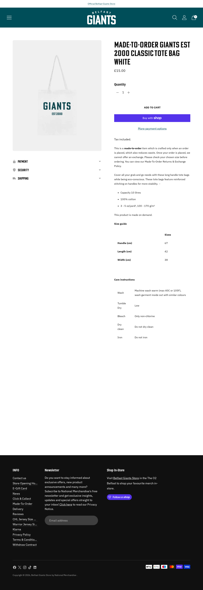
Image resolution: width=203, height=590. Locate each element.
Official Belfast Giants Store (101, 3)
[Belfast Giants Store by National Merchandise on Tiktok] (30, 568)
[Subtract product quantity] (117, 92)
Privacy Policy (22, 534)
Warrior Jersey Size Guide (29, 524)
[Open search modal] (174, 17)
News (16, 493)
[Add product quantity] (128, 92)
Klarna (17, 529)
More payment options (152, 128)
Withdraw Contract (25, 544)
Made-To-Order (22, 504)
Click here (65, 504)
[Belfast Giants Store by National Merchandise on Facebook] (14, 568)
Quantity (120, 84)
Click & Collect (22, 498)
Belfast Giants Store (126, 478)
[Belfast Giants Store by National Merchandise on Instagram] (25, 568)
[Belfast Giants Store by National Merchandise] (101, 17)
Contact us (19, 478)
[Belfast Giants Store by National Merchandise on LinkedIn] (35, 568)
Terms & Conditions (25, 539)
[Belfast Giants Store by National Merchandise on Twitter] (20, 568)
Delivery (18, 509)
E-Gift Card (20, 488)
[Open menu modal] (9, 17)
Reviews (18, 514)
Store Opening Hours (26, 483)
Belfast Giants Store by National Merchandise (54, 575)
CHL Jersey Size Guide (27, 519)
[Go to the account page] (184, 17)
